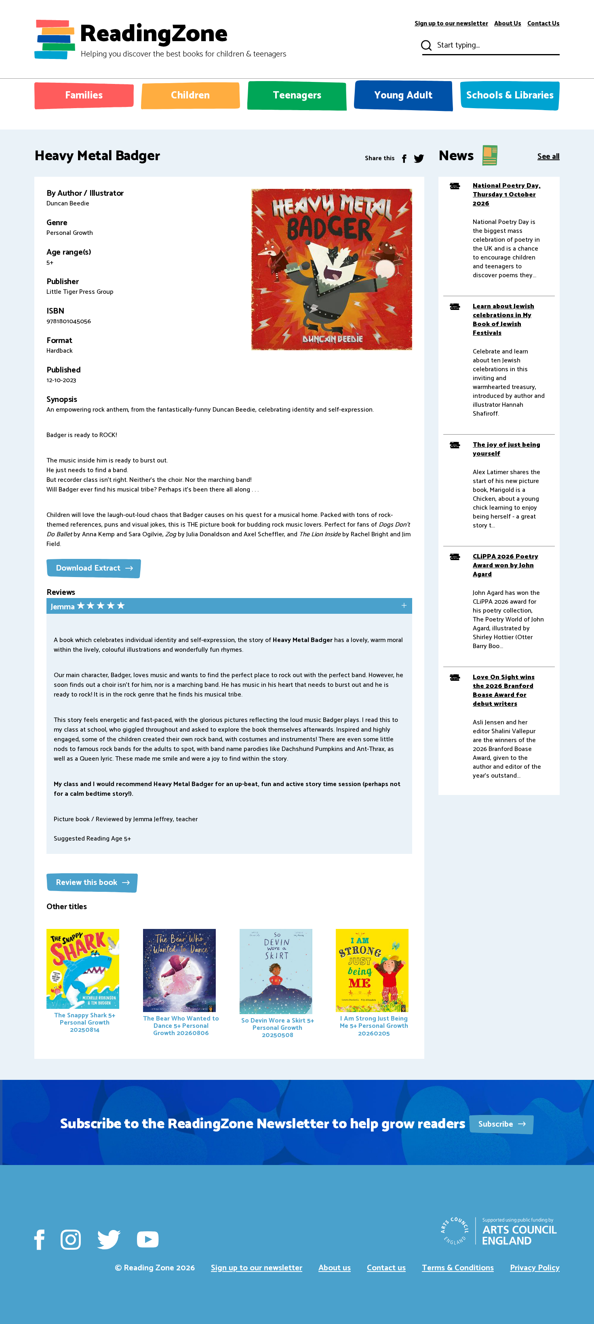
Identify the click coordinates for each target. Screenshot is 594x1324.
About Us (507, 23)
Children (190, 95)
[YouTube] (147, 1240)
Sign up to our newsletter (451, 23)
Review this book (87, 882)
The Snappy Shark (84, 1022)
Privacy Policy (535, 1268)
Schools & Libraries (510, 95)
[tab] (229, 606)
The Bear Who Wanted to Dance (181, 1026)
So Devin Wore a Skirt (277, 1028)
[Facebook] (404, 158)
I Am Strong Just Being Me (374, 1026)
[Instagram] (71, 1240)
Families (84, 95)
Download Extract (89, 568)
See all (548, 156)
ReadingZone (182, 39)
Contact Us (543, 23)
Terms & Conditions (458, 1268)
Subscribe (496, 1124)
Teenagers (297, 95)
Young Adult (403, 95)
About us (334, 1268)
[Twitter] (419, 158)
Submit (425, 45)
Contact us (386, 1268)
